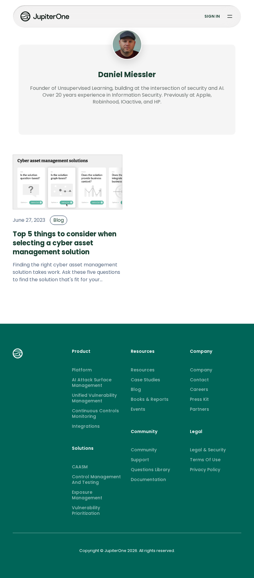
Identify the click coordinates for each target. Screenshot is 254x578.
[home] (45, 16)
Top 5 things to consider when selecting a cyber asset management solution (64, 243)
